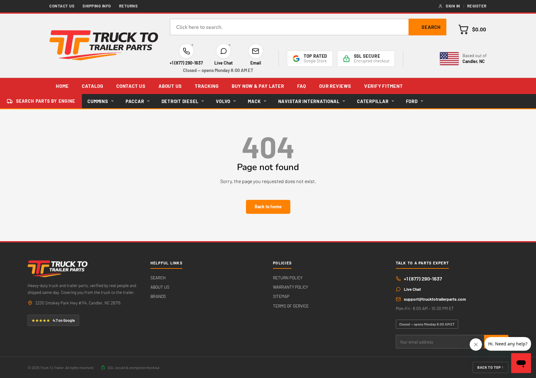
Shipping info (97, 5)
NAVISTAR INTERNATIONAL (309, 101)
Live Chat (412, 289)
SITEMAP (281, 296)
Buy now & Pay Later (258, 86)
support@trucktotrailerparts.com (435, 299)
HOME (62, 86)
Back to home (268, 206)
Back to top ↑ (490, 367)
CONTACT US (130, 86)
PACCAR (135, 101)
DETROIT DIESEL (180, 101)
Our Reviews (335, 86)
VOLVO (223, 101)
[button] (472, 29)
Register (477, 5)
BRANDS (158, 296)
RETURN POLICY (287, 277)
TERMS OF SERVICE (291, 305)
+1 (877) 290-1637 (423, 278)
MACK (254, 101)
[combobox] (308, 27)
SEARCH (158, 277)
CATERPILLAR (372, 101)
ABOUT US (170, 86)
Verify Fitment (383, 86)
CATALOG (92, 86)
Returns (128, 5)
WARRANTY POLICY (290, 287)
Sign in (453, 5)
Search (431, 27)
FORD (412, 101)
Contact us (61, 5)
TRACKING (206, 86)
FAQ (301, 86)
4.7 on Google (53, 320)
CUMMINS (97, 101)
